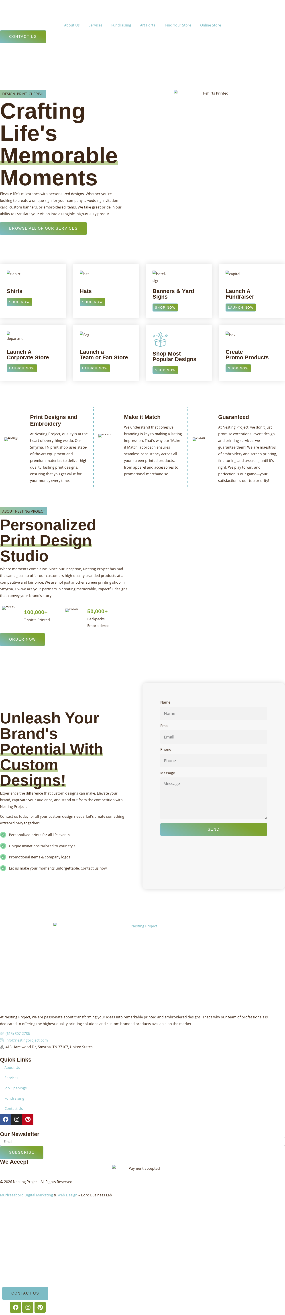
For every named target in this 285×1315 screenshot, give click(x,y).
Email (164, 726)
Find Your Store (178, 25)
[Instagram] (16, 1119)
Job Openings (15, 1088)
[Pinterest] (27, 1119)
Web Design (67, 1195)
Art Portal (148, 25)
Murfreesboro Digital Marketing (26, 1195)
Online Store (210, 25)
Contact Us (13, 1108)
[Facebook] (5, 1119)
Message (167, 773)
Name (165, 702)
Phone (165, 750)
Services (95, 25)
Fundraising (121, 25)
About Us (72, 25)
